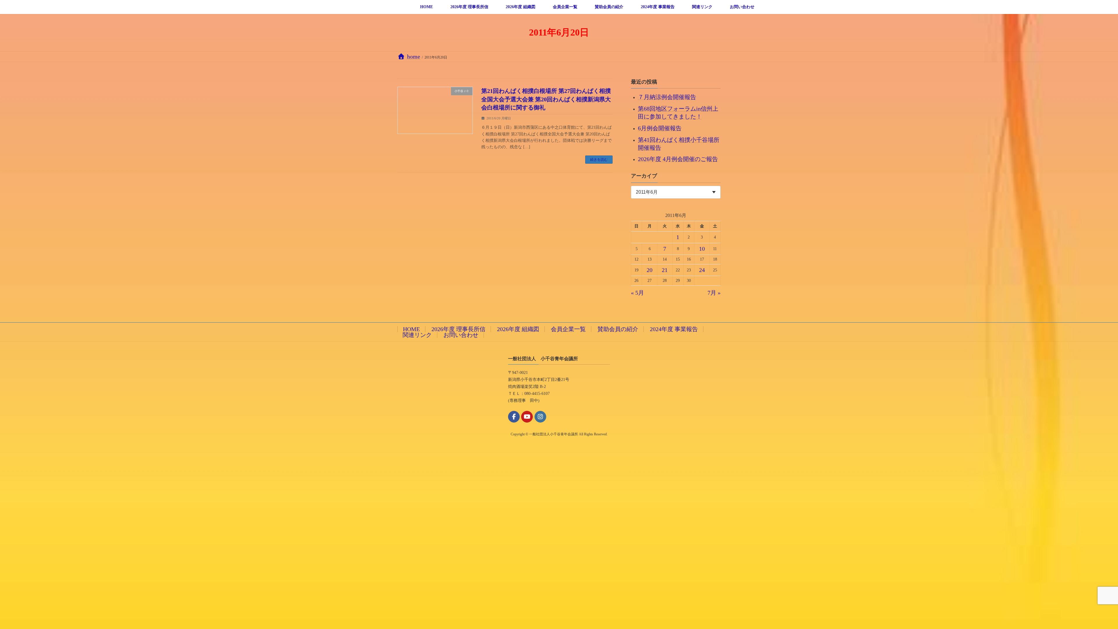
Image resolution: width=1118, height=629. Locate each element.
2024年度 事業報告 (674, 329)
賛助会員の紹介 (617, 329)
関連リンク (417, 335)
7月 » (714, 292)
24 (702, 270)
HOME (411, 329)
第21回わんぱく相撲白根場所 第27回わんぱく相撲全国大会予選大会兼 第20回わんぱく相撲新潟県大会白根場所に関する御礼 (546, 99)
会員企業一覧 (568, 329)
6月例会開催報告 (660, 128)
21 (665, 270)
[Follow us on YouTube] (527, 417)
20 (649, 270)
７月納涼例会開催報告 (667, 97)
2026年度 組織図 (518, 329)
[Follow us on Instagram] (540, 417)
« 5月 (637, 292)
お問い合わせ (460, 335)
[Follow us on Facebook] (514, 417)
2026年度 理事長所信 (458, 329)
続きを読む (599, 160)
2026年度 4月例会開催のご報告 (678, 159)
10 (702, 248)
